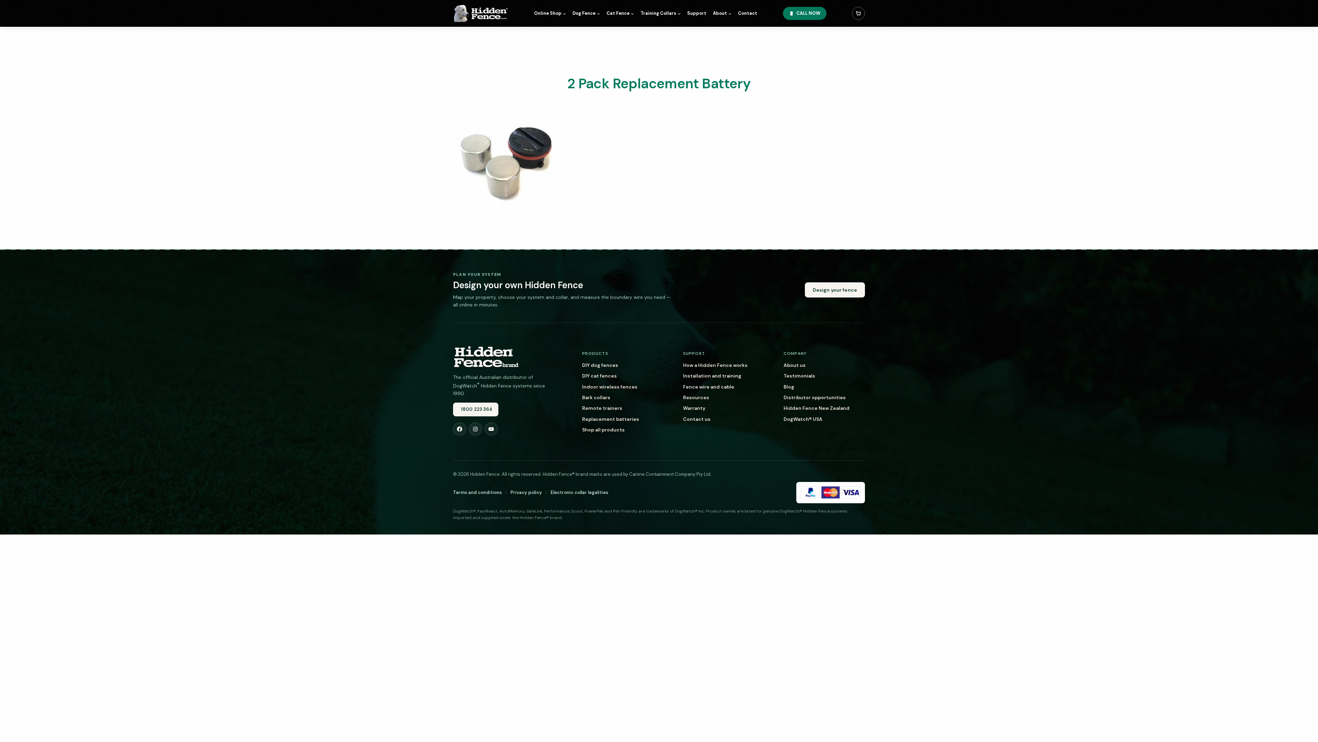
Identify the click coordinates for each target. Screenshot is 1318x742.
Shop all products (603, 430)
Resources (696, 397)
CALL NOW (808, 13)
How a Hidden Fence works (715, 365)
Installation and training (712, 376)
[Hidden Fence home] (485, 356)
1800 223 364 (477, 409)
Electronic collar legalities (579, 492)
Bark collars (596, 397)
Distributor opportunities (815, 397)
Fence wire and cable (708, 387)
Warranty (694, 408)
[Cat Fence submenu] (632, 13)
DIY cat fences (599, 376)
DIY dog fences (600, 365)
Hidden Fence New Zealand (816, 408)
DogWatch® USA (803, 419)
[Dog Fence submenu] (598, 13)
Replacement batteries (610, 419)
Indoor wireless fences (609, 387)
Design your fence (835, 290)
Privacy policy (526, 492)
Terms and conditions (477, 492)
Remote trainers (602, 408)
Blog (789, 387)
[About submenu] (729, 13)
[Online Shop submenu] (564, 13)
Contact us (696, 419)
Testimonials (799, 376)
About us (795, 365)
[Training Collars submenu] (679, 13)
